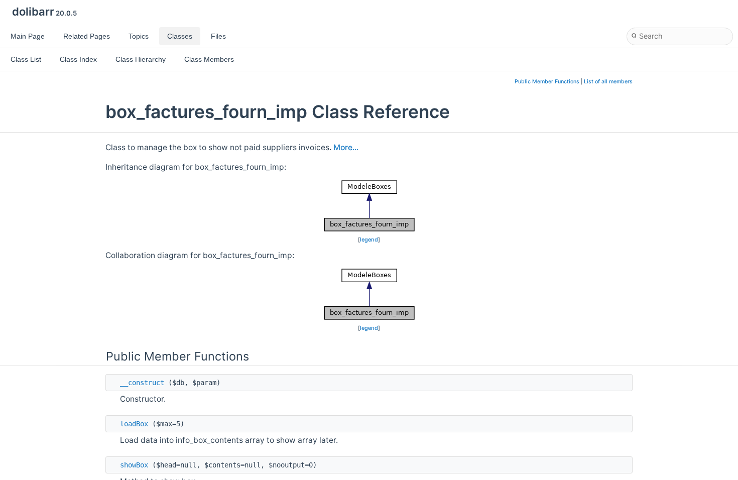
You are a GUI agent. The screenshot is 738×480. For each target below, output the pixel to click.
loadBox (134, 424)
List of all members (608, 81)
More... (345, 147)
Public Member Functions (547, 81)
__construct (142, 383)
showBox (134, 465)
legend (369, 239)
